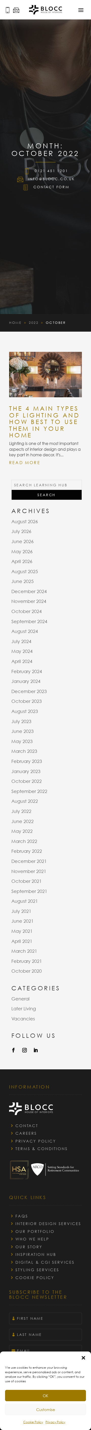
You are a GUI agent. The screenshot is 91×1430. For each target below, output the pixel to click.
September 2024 (29, 621)
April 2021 (21, 941)
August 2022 (24, 801)
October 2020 (26, 971)
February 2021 (26, 961)
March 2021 (24, 951)
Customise (45, 1409)
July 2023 (21, 721)
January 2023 (25, 771)
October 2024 (26, 611)
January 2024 (25, 681)
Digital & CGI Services (45, 1262)
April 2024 (21, 661)
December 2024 (29, 591)
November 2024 (28, 601)
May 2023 (22, 741)
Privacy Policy (55, 1422)
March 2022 (24, 841)
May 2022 (22, 831)
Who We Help (32, 1238)
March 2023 (24, 751)
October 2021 (26, 881)
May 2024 (22, 651)
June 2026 (22, 541)
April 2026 (21, 561)
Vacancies (23, 1018)
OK (45, 1395)
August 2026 (24, 521)
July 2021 (21, 911)
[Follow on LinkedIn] (35, 1050)
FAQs (21, 1216)
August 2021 (24, 901)
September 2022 (29, 791)
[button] (83, 1357)
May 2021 (22, 931)
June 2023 (22, 731)
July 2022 (21, 811)
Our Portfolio (35, 1231)
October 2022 (26, 781)
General (20, 998)
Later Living (23, 1008)
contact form (51, 186)
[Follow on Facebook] (13, 1050)
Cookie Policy (33, 1422)
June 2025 (22, 581)
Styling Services (37, 1269)
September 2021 (29, 891)
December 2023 (29, 691)
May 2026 (22, 551)
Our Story (28, 1246)
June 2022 (22, 821)
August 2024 (24, 631)
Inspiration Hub (35, 1254)
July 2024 (21, 641)
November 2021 (28, 871)
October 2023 (26, 701)
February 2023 (26, 761)
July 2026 (21, 531)
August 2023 (24, 711)
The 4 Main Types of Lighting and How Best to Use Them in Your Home (44, 421)
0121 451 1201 (51, 170)
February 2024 (26, 671)
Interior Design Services (48, 1223)
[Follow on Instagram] (24, 1050)
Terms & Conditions (41, 1148)
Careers (26, 1133)
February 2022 (26, 851)
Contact (26, 1125)
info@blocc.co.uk (51, 178)
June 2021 (22, 921)
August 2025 (24, 571)
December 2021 (29, 861)
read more (24, 462)
